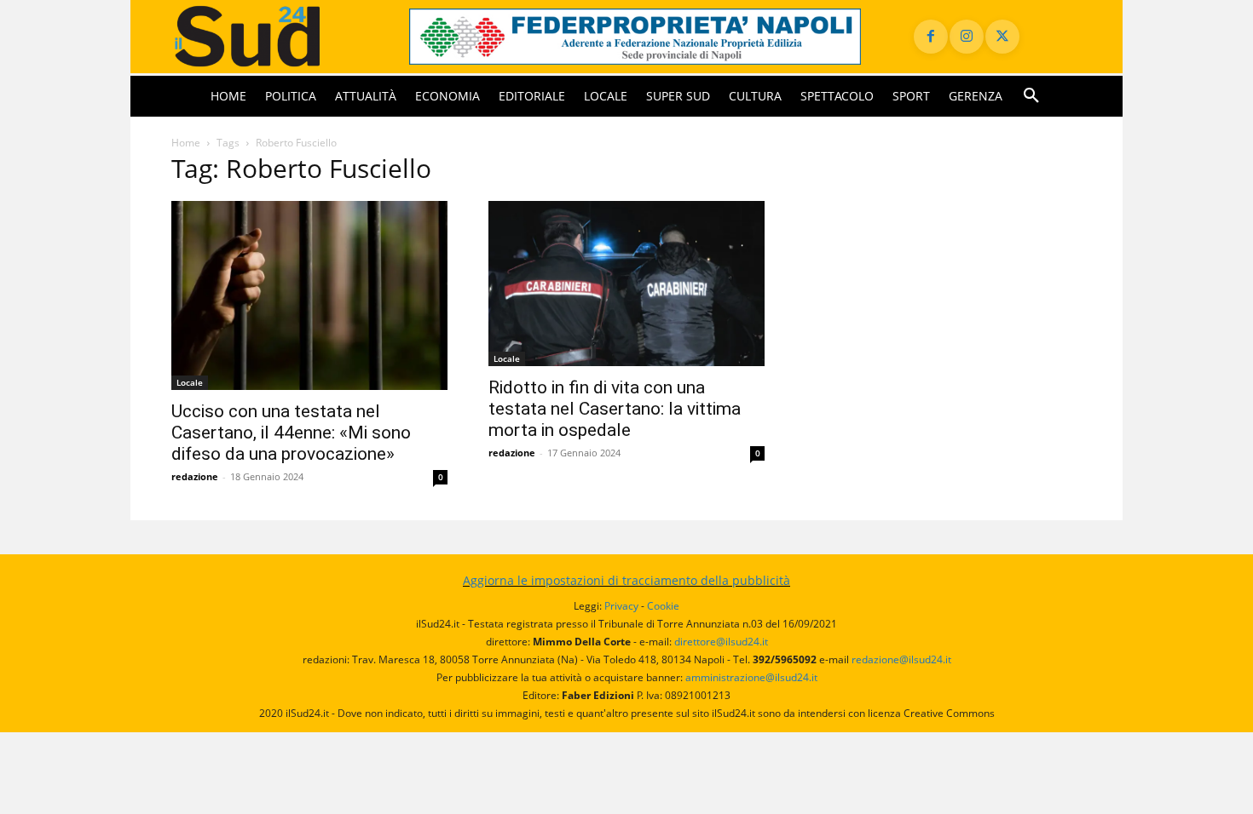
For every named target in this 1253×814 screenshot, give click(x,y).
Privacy (621, 606)
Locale (189, 382)
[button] (1031, 96)
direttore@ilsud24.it (721, 641)
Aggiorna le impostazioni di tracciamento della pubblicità (626, 580)
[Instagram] (967, 37)
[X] (1002, 37)
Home (185, 142)
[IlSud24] (269, 36)
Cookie (663, 606)
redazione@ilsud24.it (901, 659)
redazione (194, 476)
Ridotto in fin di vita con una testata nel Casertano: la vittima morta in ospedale (614, 408)
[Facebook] (931, 37)
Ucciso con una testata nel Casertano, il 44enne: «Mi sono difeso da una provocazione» (291, 432)
